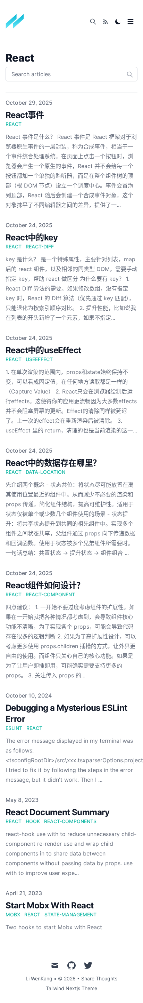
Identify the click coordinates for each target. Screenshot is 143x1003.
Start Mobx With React (49, 905)
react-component (50, 594)
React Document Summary (58, 812)
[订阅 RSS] (105, 21)
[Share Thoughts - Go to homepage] (17, 21)
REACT (34, 728)
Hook (33, 821)
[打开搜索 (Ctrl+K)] (93, 21)
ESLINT (14, 728)
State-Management (70, 914)
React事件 (25, 115)
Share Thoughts (99, 978)
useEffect (39, 359)
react (14, 124)
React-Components (70, 821)
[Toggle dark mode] (118, 21)
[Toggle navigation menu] (130, 21)
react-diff (40, 246)
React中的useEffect (43, 350)
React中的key (32, 237)
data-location (45, 472)
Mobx (13, 914)
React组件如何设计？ (45, 585)
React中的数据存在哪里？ (53, 463)
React (14, 821)
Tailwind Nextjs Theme (71, 988)
